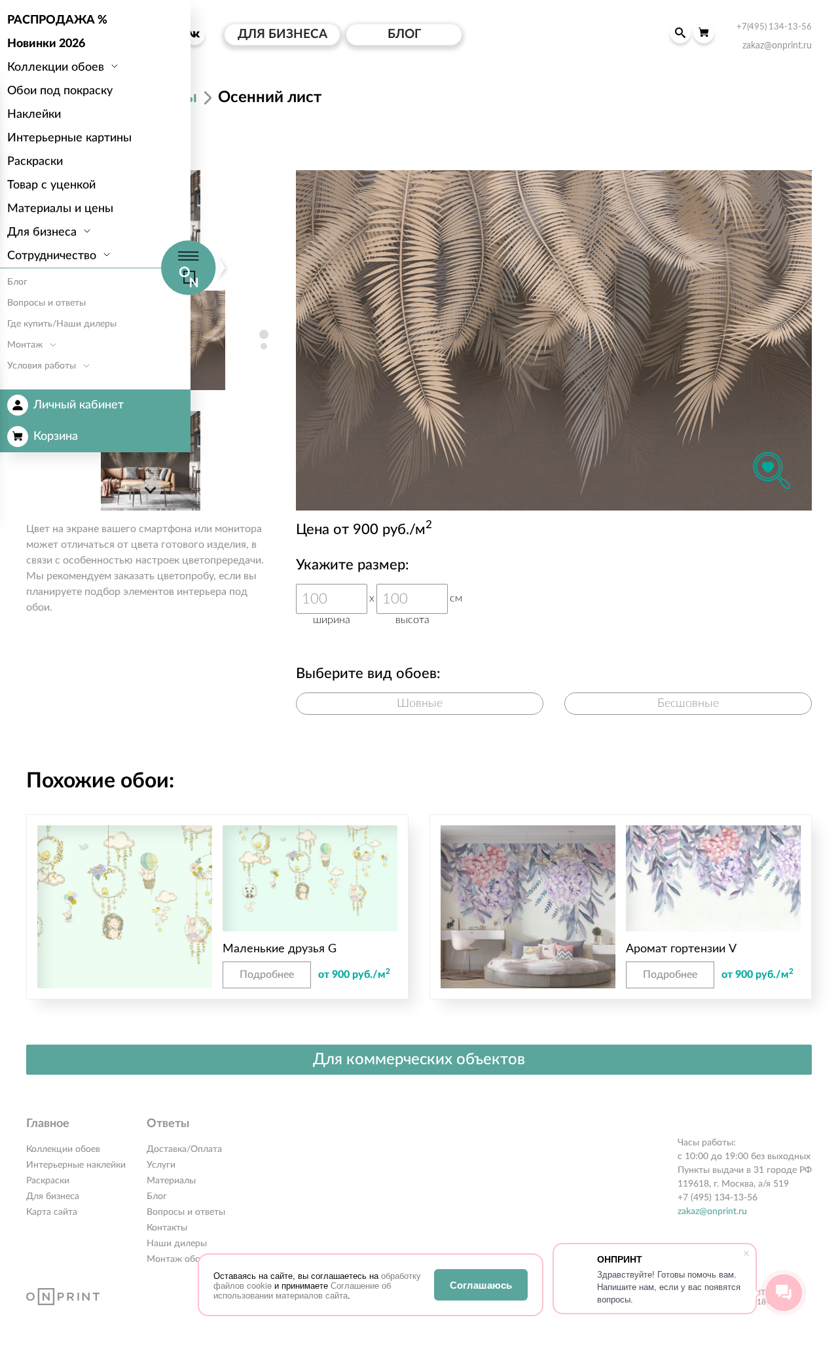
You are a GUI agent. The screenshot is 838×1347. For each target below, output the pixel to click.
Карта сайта (51, 1212)
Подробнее (267, 974)
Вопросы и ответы (186, 1212)
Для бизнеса (52, 1196)
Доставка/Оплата (184, 1149)
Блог (157, 1196)
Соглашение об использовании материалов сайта (302, 1290)
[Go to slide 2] (264, 346)
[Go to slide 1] (263, 334)
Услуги (161, 1165)
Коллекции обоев (63, 1149)
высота (412, 620)
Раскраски (47, 1180)
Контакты (167, 1227)
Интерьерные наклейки (76, 1165)
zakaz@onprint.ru (712, 1211)
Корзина (55, 436)
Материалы (171, 1180)
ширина (331, 620)
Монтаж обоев (178, 1259)
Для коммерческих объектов (419, 1060)
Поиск (680, 32)
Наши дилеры (177, 1243)
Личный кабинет (78, 405)
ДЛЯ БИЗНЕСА (282, 34)
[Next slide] (150, 489)
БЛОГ (404, 34)
